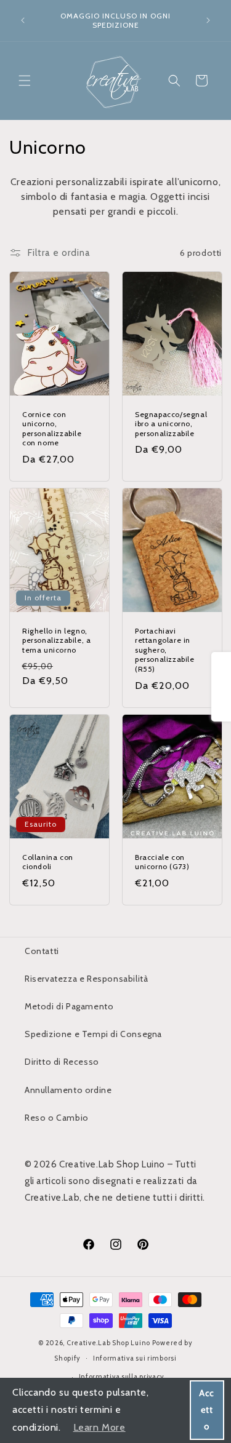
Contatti (42, 950)
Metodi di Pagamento (69, 1006)
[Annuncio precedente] (22, 20)
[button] (24, 80)
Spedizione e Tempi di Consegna (93, 1034)
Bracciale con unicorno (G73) (162, 861)
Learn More (99, 1427)
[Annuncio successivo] (208, 20)
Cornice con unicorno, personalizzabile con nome (52, 429)
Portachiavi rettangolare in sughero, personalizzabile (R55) (165, 650)
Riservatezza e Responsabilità (86, 978)
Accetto (206, 1410)
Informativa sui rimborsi (135, 1358)
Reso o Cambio (57, 1117)
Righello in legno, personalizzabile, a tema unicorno (56, 640)
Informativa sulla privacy (122, 1376)
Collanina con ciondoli (47, 861)
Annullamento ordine (68, 1089)
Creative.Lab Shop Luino (109, 1342)
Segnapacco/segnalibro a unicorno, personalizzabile (171, 424)
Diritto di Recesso (62, 1061)
